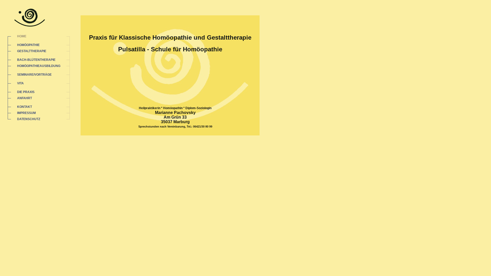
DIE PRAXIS (26, 92)
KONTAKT (24, 107)
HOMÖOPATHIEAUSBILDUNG (38, 66)
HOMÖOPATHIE (28, 45)
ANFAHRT (24, 98)
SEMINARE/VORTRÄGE (34, 74)
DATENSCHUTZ (28, 119)
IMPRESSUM (26, 113)
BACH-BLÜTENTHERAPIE (36, 60)
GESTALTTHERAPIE (31, 51)
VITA (20, 83)
